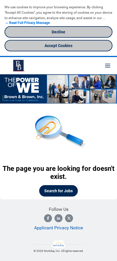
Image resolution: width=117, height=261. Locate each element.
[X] (69, 218)
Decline (58, 32)
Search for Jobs (58, 191)
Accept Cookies (58, 45)
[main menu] (107, 65)
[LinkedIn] (58, 218)
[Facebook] (48, 218)
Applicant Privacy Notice (58, 227)
